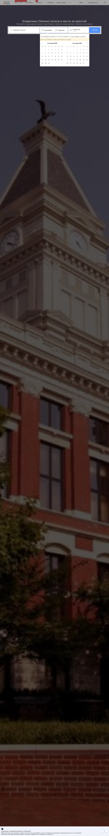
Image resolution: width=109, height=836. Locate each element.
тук (53, 834)
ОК (104, 831)
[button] (41, 43)
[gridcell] (45, 49)
